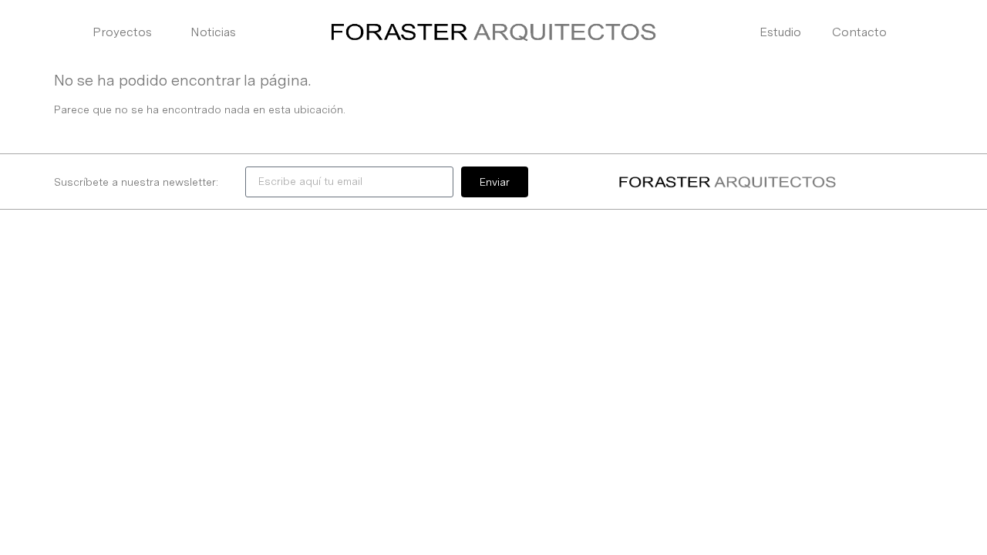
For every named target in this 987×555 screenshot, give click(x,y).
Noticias (213, 32)
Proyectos (122, 32)
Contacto (859, 32)
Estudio (780, 32)
